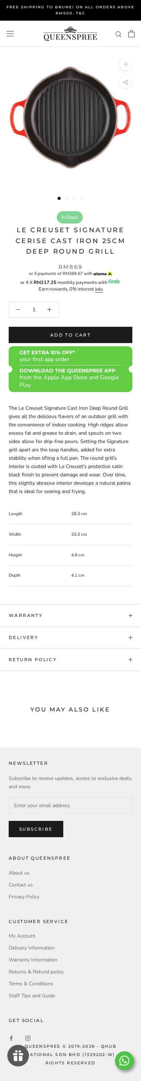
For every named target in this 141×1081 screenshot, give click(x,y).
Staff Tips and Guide (32, 995)
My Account (22, 935)
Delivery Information (32, 947)
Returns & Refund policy (36, 971)
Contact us (21, 884)
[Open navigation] (10, 34)
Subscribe (36, 829)
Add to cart (70, 335)
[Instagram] (27, 1038)
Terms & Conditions (31, 983)
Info (99, 289)
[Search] (118, 34)
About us (19, 872)
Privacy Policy (24, 896)
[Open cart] (131, 33)
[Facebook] (11, 1038)
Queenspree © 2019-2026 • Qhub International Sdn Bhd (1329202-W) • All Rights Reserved (70, 1054)
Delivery (23, 637)
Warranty (26, 615)
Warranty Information (33, 959)
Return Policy (33, 659)
